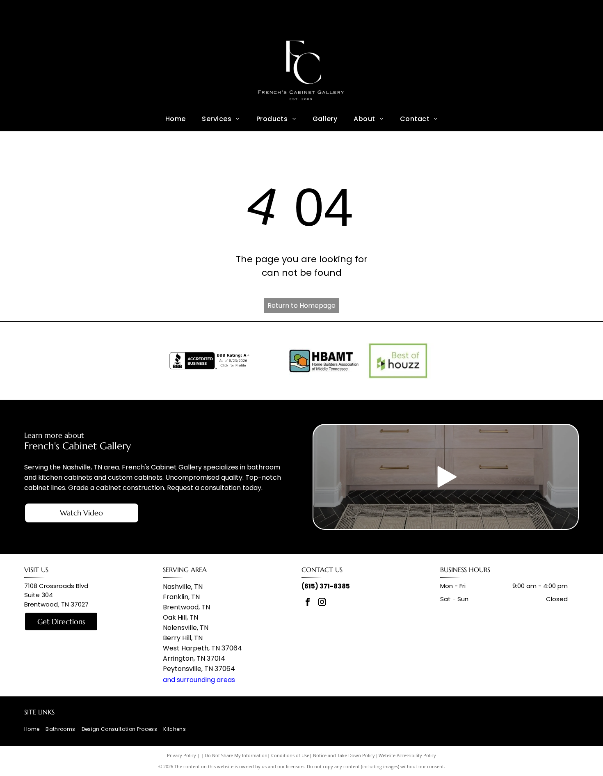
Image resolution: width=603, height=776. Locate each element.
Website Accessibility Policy (407, 755)
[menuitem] (175, 119)
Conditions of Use (290, 755)
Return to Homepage (301, 305)
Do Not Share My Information (236, 755)
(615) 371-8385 (326, 586)
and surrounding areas (199, 679)
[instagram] (322, 603)
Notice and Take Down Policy (344, 755)
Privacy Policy (181, 755)
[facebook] (308, 603)
